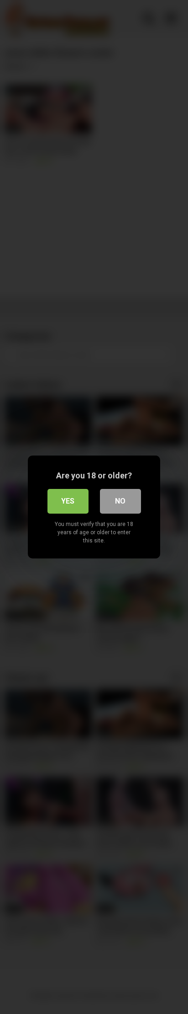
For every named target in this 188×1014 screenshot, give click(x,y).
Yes (67, 501)
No (120, 501)
